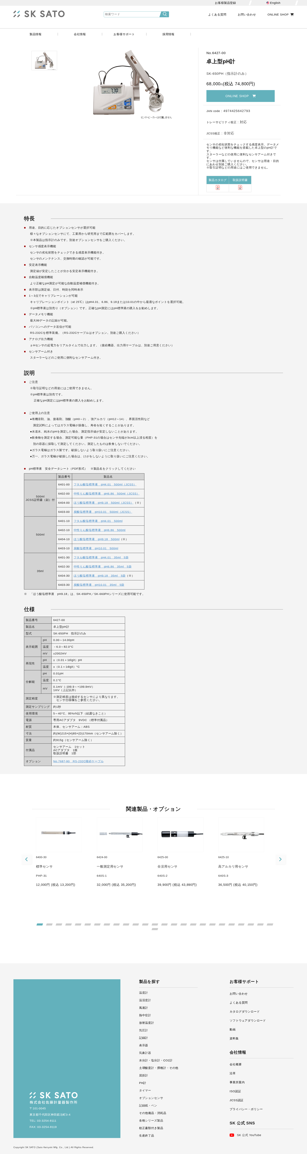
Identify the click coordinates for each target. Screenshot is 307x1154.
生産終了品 (146, 1135)
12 (145, 924)
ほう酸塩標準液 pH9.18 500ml (97, 539)
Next (281, 859)
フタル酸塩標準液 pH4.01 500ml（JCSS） (105, 484)
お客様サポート (124, 34)
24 (260, 924)
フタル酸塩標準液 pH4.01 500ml (98, 521)
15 (174, 924)
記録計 (143, 1037)
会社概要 (236, 1064)
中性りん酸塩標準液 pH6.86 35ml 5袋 (103, 566)
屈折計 (143, 1075)
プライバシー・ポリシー (246, 1109)
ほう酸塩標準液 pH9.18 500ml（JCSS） (104, 502)
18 (203, 924)
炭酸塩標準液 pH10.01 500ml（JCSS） (103, 511)
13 (155, 924)
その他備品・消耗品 (152, 1113)
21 (231, 924)
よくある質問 (217, 14)
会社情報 (80, 34)
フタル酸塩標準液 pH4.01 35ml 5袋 (101, 557)
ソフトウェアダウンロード (248, 1020)
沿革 (233, 1073)
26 (155, 929)
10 (126, 924)
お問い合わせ (247, 14)
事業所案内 (237, 1082)
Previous (27, 859)
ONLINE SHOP (278, 14)
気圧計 (143, 1030)
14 (164, 924)
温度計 (143, 992)
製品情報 (36, 34)
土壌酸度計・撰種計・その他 (158, 1068)
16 (183, 924)
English (275, 2)
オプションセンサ (151, 1098)
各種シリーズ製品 (151, 1120)
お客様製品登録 (225, 2)
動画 (233, 1029)
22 (241, 924)
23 (251, 924)
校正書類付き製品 (151, 1128)
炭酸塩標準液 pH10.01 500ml (96, 548)
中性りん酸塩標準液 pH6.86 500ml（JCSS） (107, 493)
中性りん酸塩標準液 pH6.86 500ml (100, 530)
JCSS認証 (237, 1100)
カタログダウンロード (245, 1011)
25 (270, 924)
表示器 (143, 1045)
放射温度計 (146, 1022)
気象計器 (145, 1052)
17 (193, 924)
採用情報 (168, 34)
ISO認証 (235, 1091)
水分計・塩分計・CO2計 (156, 1060)
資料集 (234, 1038)
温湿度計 (145, 1000)
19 (212, 924)
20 (222, 924)
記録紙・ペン (148, 1105)
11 (135, 924)
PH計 (142, 1083)
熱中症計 (145, 1015)
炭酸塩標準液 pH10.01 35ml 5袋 (99, 584)
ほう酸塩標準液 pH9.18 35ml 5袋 (100, 575)
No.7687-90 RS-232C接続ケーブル (78, 761)
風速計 (143, 1007)
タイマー (145, 1090)
